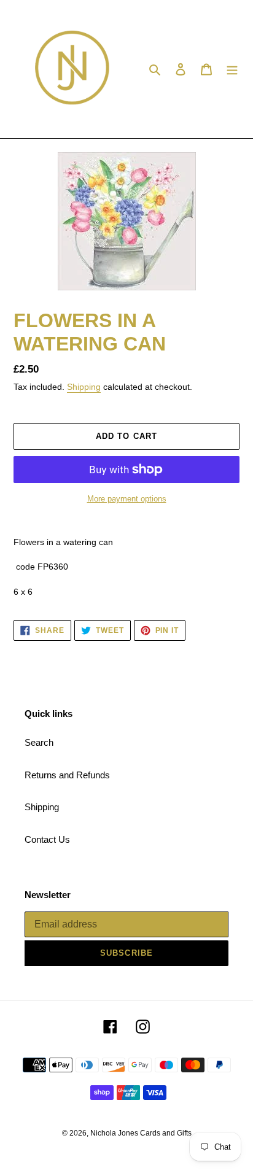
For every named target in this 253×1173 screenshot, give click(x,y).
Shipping (84, 387)
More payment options (126, 498)
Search (39, 742)
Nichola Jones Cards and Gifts (141, 1133)
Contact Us (47, 839)
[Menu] (232, 69)
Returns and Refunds (67, 775)
